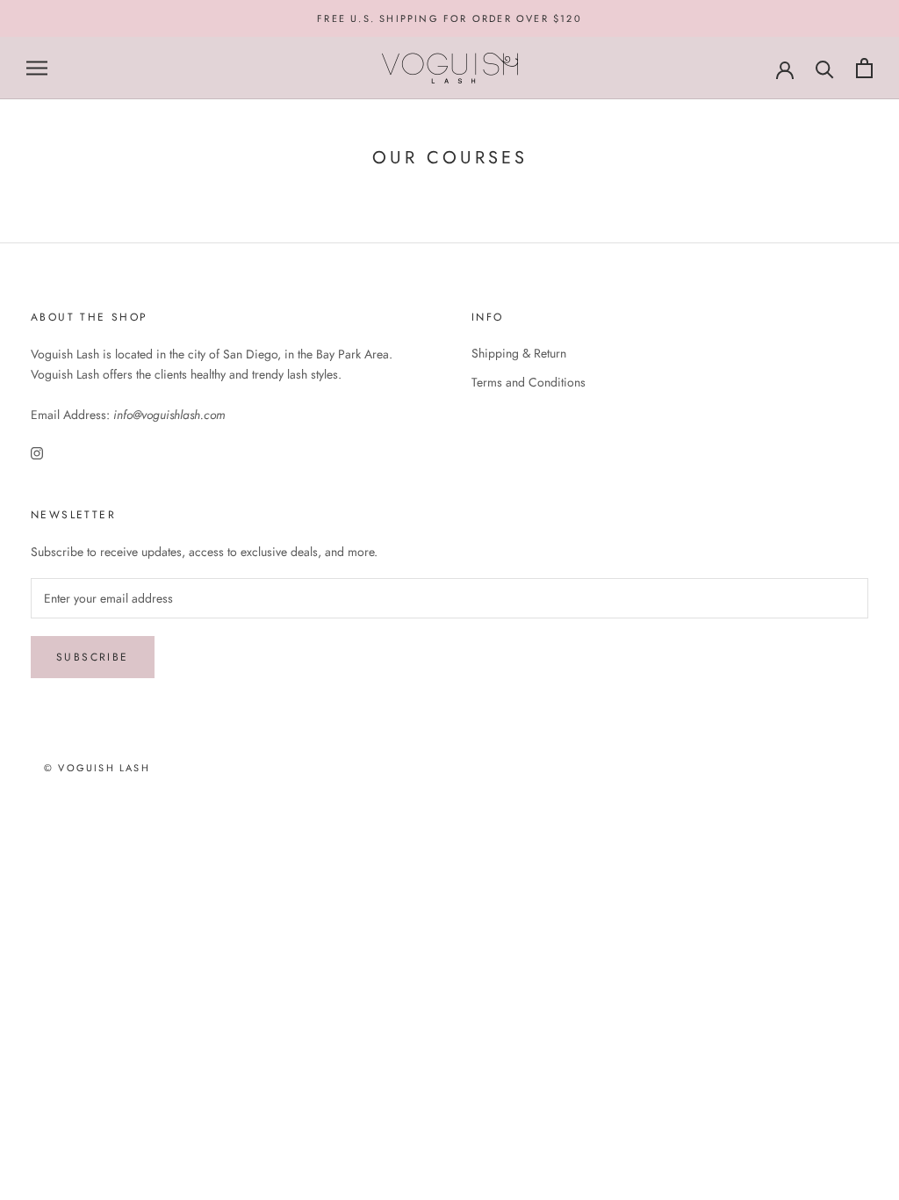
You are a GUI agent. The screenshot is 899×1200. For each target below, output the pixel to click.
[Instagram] (37, 453)
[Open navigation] (36, 68)
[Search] (825, 68)
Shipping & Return (518, 353)
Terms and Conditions (528, 382)
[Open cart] (864, 68)
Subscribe (92, 657)
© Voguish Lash (97, 768)
